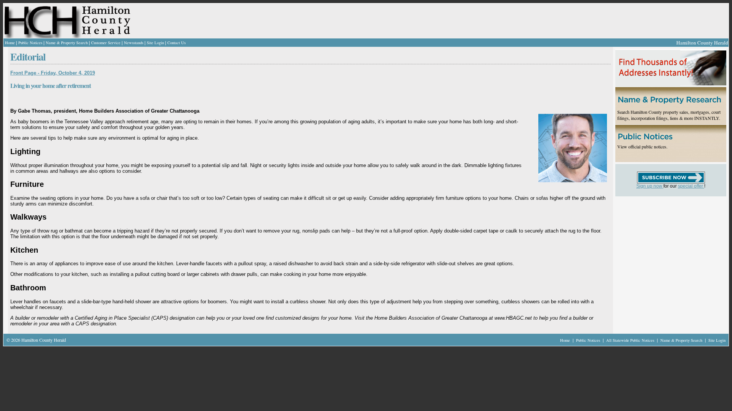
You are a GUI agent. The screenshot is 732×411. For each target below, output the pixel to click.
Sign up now (649, 186)
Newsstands (133, 42)
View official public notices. (642, 146)
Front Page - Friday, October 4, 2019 (52, 73)
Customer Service (105, 42)
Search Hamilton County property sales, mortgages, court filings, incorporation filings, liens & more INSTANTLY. (669, 115)
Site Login (155, 42)
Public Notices (30, 42)
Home (10, 42)
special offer (691, 186)
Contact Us (176, 42)
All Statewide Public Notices (630, 340)
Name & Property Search (67, 42)
